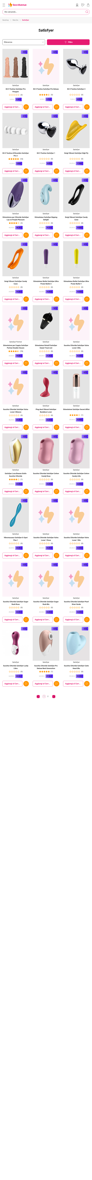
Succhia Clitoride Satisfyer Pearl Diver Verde (76, 603)
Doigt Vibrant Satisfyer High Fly (76, 153)
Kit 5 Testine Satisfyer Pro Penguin (16, 90)
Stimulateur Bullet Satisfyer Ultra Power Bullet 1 (76, 282)
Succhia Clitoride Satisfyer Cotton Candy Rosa (46, 474)
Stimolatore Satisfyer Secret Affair (76, 409)
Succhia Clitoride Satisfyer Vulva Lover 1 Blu (76, 539)
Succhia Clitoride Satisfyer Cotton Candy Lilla (76, 474)
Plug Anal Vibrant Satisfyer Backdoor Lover (46, 410)
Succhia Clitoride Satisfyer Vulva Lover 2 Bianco (15, 410)
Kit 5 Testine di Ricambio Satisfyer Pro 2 (16, 154)
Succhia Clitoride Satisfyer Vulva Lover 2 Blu (76, 346)
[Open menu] (3, 5)
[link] (78, 4)
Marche (15, 20)
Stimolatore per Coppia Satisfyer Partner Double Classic (15, 346)
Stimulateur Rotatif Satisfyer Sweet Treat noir (46, 346)
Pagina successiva (53, 696)
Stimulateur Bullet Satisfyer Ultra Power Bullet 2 (46, 282)
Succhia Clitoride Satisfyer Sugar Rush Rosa (15, 603)
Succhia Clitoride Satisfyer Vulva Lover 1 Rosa (45, 539)
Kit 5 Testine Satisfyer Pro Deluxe (46, 89)
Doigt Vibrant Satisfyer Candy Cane (76, 218)
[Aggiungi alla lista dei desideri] (26, 107)
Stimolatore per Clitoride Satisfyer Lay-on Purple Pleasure (16, 218)
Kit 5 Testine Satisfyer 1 (46, 153)
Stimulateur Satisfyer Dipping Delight (46, 218)
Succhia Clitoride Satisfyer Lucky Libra (15, 667)
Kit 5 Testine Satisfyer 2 (76, 89)
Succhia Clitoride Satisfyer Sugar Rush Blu (46, 603)
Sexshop (5, 20)
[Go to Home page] (17, 5)
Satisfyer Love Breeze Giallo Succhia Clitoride (15, 474)
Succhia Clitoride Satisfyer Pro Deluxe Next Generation (46, 667)
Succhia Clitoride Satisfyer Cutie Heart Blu (76, 667)
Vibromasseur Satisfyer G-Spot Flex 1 (16, 539)
